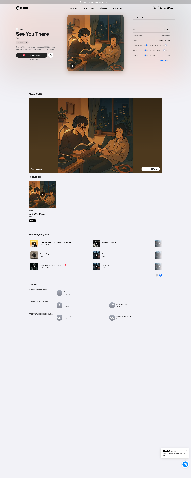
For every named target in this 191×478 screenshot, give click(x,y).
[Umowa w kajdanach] (121, 243)
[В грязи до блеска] (159, 255)
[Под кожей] (159, 244)
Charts (93, 8)
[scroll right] (160, 275)
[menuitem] (72, 8)
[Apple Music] (32, 220)
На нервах (106, 254)
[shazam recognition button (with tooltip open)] (185, 464)
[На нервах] (121, 255)
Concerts (84, 8)
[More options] (56, 55)
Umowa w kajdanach (109, 242)
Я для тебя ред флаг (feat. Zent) (52, 265)
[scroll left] (157, 275)
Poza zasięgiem (45, 254)
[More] (85, 243)
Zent (41, 256)
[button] (189, 2)
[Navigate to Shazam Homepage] (22, 8)
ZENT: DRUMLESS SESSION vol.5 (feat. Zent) (56, 242)
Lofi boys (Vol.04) (47, 49)
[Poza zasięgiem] (59, 255)
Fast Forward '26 (116, 8)
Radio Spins (103, 8)
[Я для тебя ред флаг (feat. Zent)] (59, 266)
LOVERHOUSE (45, 268)
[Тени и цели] (121, 266)
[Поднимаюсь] (159, 266)
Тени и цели (106, 265)
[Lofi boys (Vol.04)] (42, 201)
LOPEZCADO (45, 245)
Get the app (72, 8)
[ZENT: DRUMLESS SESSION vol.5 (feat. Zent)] (59, 243)
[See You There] (72, 66)
